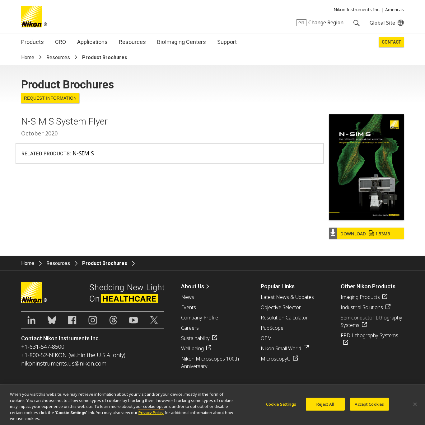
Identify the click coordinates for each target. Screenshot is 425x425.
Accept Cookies (369, 404)
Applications (92, 42)
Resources (132, 42)
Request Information (50, 98)
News (187, 297)
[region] (212, 405)
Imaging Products (360, 297)
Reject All (325, 404)
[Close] (415, 404)
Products (32, 42)
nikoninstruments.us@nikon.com (63, 363)
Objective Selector (281, 307)
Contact (391, 42)
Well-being (192, 348)
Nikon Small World (281, 348)
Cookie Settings (281, 404)
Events (188, 307)
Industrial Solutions (362, 307)
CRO (60, 42)
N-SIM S (83, 153)
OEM (266, 338)
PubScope (272, 327)
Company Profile (199, 317)
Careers (190, 327)
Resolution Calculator (284, 317)
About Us (192, 286)
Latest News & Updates (287, 297)
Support (227, 42)
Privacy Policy (151, 412)
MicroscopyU (276, 358)
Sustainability (195, 338)
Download (365, 234)
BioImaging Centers (181, 42)
